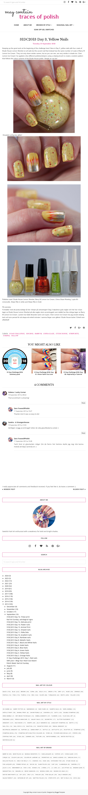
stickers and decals (61, 733)
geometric (48, 719)
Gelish (32, 764)
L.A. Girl (54, 767)
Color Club (15, 757)
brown (23, 691)
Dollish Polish (8, 761)
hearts (29, 723)
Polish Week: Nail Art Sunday (18, 663)
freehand (6, 719)
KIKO (25, 767)
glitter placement (63, 719)
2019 (6, 589)
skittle (45, 729)
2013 (6, 604)
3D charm (6, 709)
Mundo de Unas (59, 771)
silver (42, 695)
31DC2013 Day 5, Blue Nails (17, 648)
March (9, 678)
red (33, 695)
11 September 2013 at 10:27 (23, 411)
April (8, 676)
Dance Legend (58, 757)
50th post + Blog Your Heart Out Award (21, 661)
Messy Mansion (30, 771)
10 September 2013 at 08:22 (17, 395)
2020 (6, 586)
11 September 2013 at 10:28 (23, 441)
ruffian (24, 729)
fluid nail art (68, 716)
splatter (67, 729)
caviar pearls (35, 712)
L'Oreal (44, 767)
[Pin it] (84, 328)
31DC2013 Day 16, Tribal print (18, 617)
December (11, 606)
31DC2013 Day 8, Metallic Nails (18, 640)
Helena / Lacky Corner (17, 392)
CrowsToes (45, 757)
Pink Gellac (49, 774)
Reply (83, 403)
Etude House (61, 333)
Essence (35, 761)
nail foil (6, 726)
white (63, 695)
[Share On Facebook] (75, 328)
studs (19, 736)
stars (48, 733)
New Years (42, 709)
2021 (6, 583)
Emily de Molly (22, 761)
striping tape (7, 736)
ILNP (53, 764)
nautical (29, 726)
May (8, 673)
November (11, 609)
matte (71, 723)
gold (41, 691)
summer (28, 736)
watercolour (7, 740)
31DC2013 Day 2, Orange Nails (18, 655)
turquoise (52, 695)
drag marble (7, 716)
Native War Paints (9, 774)
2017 (6, 594)
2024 (6, 576)
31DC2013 (29, 333)
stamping (77, 729)
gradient (6, 723)
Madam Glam (77, 767)
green (50, 691)
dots (56, 712)
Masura (18, 771)
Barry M (38, 333)
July (8, 668)
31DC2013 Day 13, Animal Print (18, 627)
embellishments (41, 716)
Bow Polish (17, 754)
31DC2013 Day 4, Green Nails (18, 650)
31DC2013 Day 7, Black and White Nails (22, 642)
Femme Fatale (21, 764)
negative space (42, 726)
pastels (5, 695)
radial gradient (58, 726)
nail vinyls (18, 726)
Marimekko (31, 709)
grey (59, 691)
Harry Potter (18, 709)
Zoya (75, 778)
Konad (34, 767)
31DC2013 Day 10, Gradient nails (19, 635)
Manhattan (7, 771)
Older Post (78, 489)
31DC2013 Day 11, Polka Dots (18, 632)
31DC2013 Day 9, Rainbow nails (19, 637)
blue (13, 691)
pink (14, 695)
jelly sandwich (42, 723)
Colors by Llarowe (31, 757)
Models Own (44, 771)
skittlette (55, 729)
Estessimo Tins (56, 761)
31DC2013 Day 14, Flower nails (18, 625)
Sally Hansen (63, 774)
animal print (21, 712)
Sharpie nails (54, 709)
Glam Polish (42, 764)
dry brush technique (23, 716)
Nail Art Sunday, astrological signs (20, 619)
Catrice (57, 754)
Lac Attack (65, 767)
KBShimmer (16, 767)
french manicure (21, 719)
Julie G (5, 767)
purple (23, 695)
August (9, 666)
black (5, 691)
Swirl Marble (67, 709)
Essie (44, 761)
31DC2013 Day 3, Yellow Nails (18, 653)
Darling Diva (72, 757)
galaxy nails (35, 719)
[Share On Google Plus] (79, 328)
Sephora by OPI (23, 778)
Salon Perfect (8, 778)
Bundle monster (31, 754)
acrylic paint (7, 712)
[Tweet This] (71, 328)
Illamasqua (63, 764)
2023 (6, 578)
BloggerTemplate (60, 792)
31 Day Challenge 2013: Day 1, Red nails (22, 658)
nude (68, 691)
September (11, 614)
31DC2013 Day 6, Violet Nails (18, 645)
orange (77, 691)
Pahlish (38, 774)
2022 (6, 581)
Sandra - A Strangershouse (18, 422)
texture (39, 736)
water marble (51, 736)
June (8, 671)
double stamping (69, 712)
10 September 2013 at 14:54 (17, 425)
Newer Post (9, 489)
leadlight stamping (58, 723)
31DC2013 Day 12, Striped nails (19, 630)
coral (32, 691)
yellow (14, 336)
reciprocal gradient (10, 729)
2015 (6, 599)
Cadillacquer (46, 754)
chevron (47, 712)
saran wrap (35, 729)
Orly (29, 774)
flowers (54, 716)
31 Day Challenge (16, 333)
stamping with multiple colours (30, 733)
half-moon (19, 723)
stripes (6, 336)
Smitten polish (38, 778)
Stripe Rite (74, 333)
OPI (21, 774)
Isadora (74, 764)
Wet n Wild (65, 778)
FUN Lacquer (7, 764)
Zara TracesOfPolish (22, 408)
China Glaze (48, 333)
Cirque (5, 757)
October (10, 612)
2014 (6, 601)
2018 (6, 591)
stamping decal (8, 733)
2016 (6, 596)
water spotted (66, 736)
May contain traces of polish (38, 792)
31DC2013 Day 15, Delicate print (19, 622)
